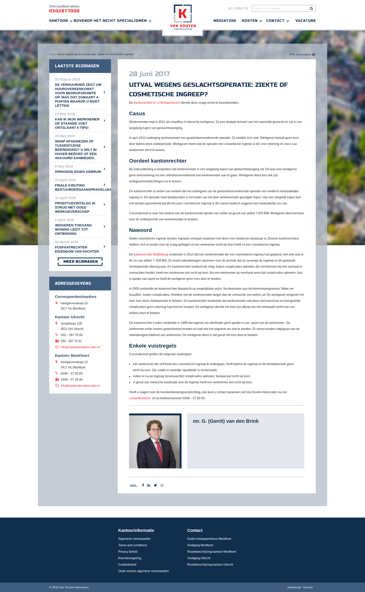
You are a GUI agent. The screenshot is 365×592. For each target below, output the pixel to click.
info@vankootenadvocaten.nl (80, 347)
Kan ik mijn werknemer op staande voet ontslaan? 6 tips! (77, 123)
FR (246, 8)
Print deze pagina (300, 54)
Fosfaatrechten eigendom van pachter (77, 249)
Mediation (224, 21)
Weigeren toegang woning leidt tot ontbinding (73, 229)
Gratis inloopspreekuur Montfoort (209, 538)
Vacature (305, 21)
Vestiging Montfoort (200, 545)
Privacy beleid (127, 551)
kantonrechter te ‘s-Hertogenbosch (157, 102)
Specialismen (132, 21)
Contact (275, 21)
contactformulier (140, 398)
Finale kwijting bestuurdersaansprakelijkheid (80, 187)
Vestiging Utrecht (198, 558)
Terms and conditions (132, 545)
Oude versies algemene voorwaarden (143, 571)
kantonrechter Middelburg (151, 254)
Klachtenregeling (129, 558)
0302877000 (64, 11)
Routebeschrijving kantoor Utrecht (210, 564)
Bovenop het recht (95, 21)
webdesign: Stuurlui (300, 587)
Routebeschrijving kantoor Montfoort (211, 551)
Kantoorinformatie (136, 530)
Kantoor (58, 21)
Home (52, 54)
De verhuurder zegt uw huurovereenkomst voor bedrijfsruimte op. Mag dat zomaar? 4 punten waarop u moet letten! (78, 95)
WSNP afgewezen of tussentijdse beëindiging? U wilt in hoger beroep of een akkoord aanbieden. (76, 149)
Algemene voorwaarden (134, 538)
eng (238, 8)
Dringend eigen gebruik (78, 172)
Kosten (250, 21)
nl (230, 8)
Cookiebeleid (127, 564)
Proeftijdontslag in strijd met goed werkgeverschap (75, 207)
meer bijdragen (80, 261)
